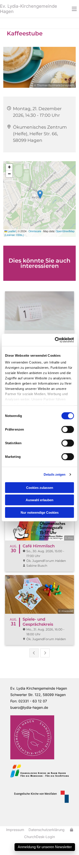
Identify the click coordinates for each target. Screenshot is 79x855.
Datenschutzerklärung (47, 830)
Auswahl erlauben (39, 500)
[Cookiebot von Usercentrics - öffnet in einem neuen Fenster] (56, 340)
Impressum (15, 830)
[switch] (67, 429)
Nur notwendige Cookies (40, 512)
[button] (69, 9)
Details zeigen (54, 474)
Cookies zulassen (39, 487)
